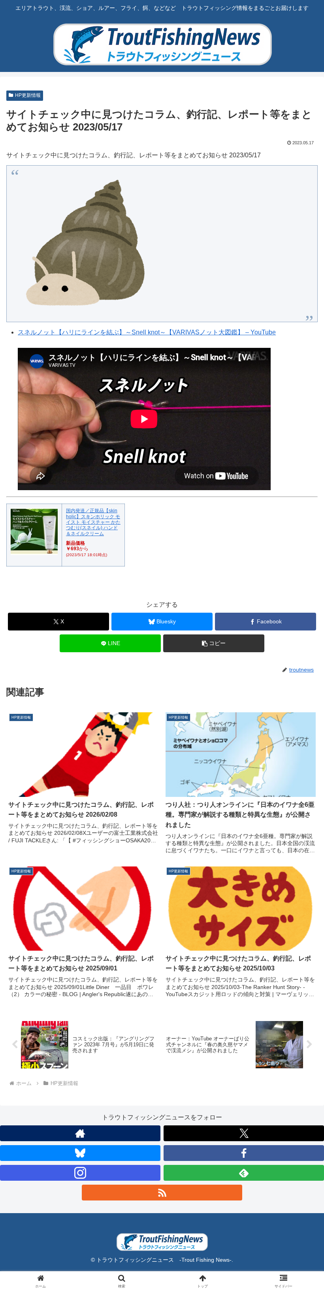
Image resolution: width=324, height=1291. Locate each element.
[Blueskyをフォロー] (80, 1153)
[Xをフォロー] (244, 1133)
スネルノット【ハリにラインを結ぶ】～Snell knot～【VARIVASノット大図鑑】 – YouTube (147, 332)
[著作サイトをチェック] (80, 1133)
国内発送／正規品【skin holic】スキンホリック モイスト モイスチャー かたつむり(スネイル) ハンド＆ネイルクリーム (93, 522)
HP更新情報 (28, 95)
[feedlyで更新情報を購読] (244, 1173)
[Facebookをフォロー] (244, 1153)
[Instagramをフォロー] (80, 1173)
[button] (213, 643)
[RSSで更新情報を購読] (162, 1192)
